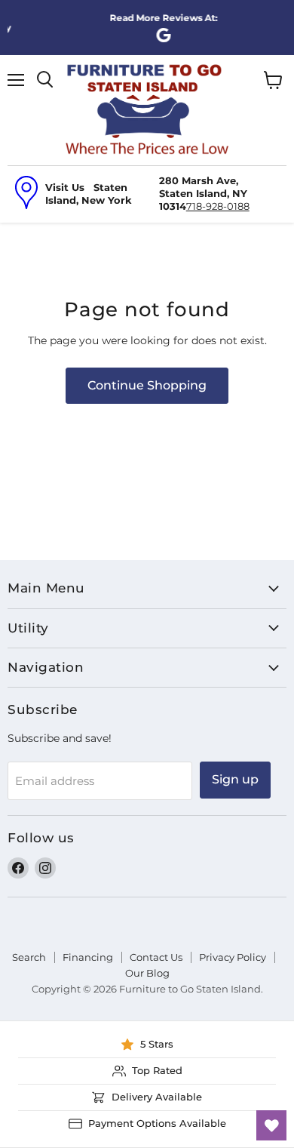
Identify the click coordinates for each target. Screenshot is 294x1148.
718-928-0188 (218, 206)
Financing (88, 957)
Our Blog (147, 973)
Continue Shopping (147, 385)
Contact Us (156, 957)
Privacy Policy (232, 957)
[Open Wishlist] (271, 1125)
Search (29, 957)
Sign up (235, 779)
